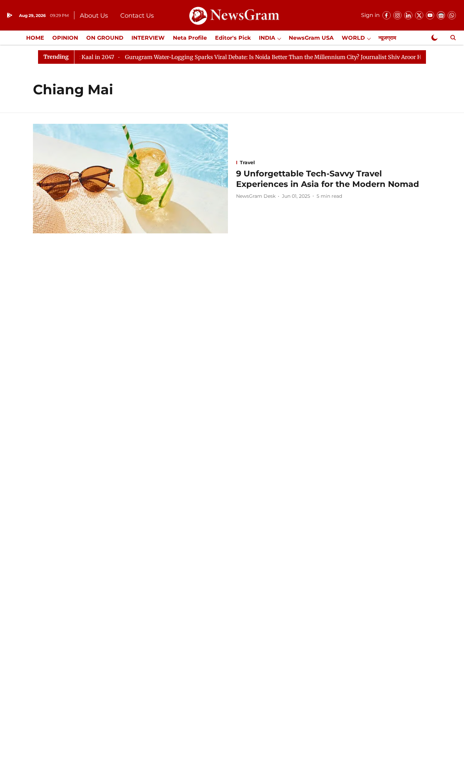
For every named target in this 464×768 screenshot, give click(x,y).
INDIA (267, 38)
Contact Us (137, 15)
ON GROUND (104, 38)
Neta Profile (190, 38)
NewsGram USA (311, 38)
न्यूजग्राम (387, 38)
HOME (35, 38)
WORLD (353, 38)
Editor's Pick (233, 38)
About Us (94, 15)
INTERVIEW (148, 38)
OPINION (65, 38)
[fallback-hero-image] (130, 178)
